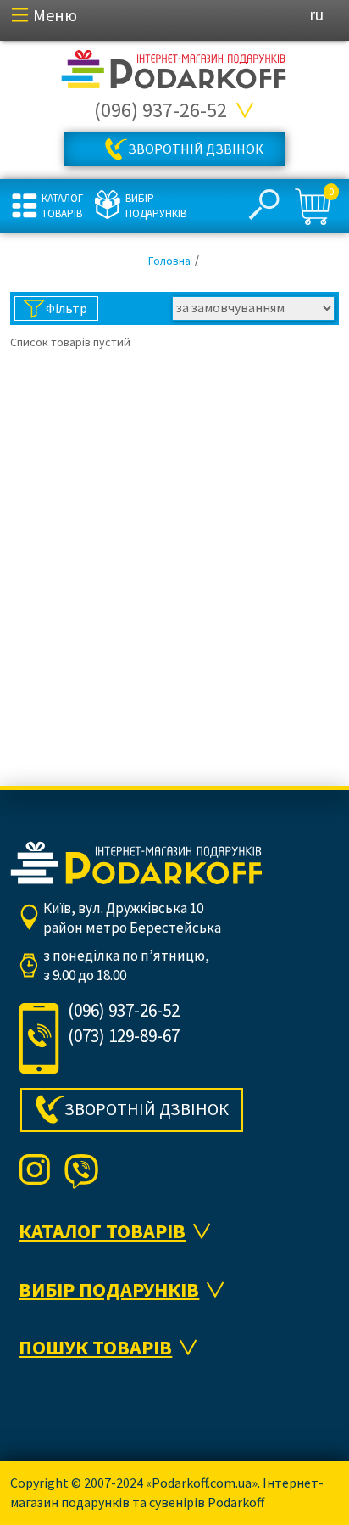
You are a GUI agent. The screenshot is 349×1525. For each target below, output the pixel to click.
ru (316, 14)
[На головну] (174, 69)
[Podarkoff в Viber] (81, 1171)
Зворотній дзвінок (195, 148)
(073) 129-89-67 (124, 1035)
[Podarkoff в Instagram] (35, 1171)
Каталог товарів (62, 206)
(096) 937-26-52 (160, 110)
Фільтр (66, 308)
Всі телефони (245, 110)
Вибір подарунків (154, 206)
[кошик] (315, 207)
